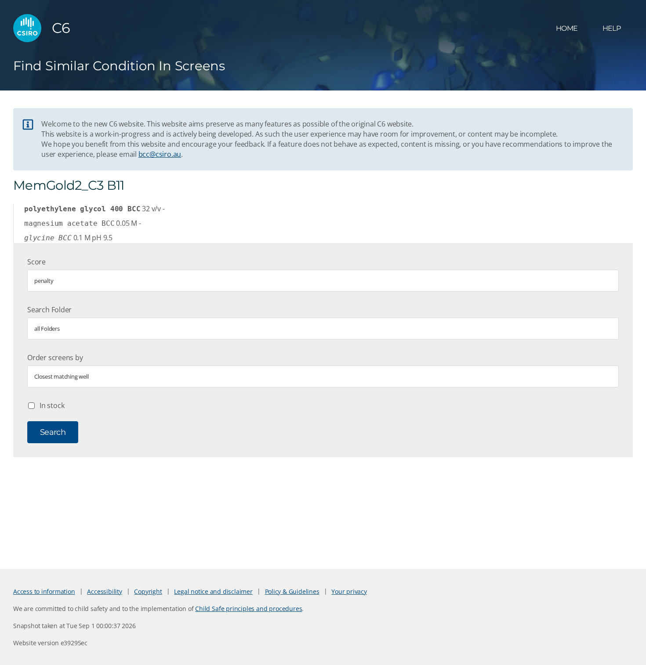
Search (52, 432)
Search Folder (49, 309)
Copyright (148, 591)
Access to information (44, 591)
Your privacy (349, 591)
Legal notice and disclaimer (213, 591)
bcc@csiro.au (159, 154)
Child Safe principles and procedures (248, 608)
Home (566, 28)
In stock (52, 405)
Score (36, 262)
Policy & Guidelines (292, 591)
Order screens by (55, 357)
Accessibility (104, 591)
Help (611, 28)
